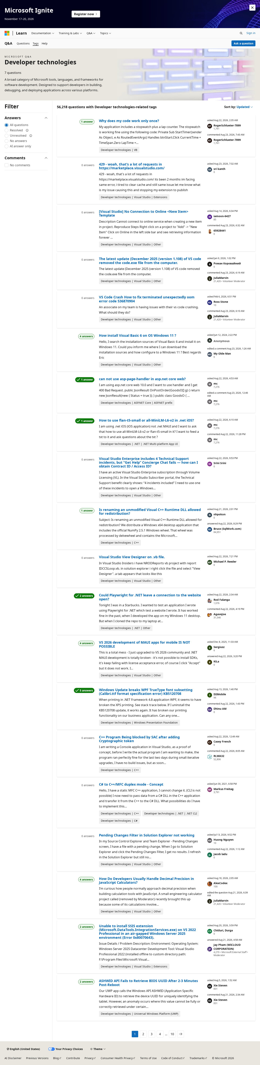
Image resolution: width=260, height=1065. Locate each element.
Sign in (250, 33)
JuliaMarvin (221, 278)
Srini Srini (220, 463)
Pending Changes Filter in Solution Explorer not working (146, 835)
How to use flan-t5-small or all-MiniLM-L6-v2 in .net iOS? (146, 420)
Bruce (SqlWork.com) (227, 529)
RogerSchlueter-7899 (227, 125)
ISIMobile (220, 694)
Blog (56, 1058)
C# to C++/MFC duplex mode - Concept (131, 784)
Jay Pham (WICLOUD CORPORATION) (227, 947)
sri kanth (219, 169)
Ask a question (243, 43)
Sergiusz (219, 647)
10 (172, 1034)
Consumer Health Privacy (117, 1058)
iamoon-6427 (222, 216)
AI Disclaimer (13, 1058)
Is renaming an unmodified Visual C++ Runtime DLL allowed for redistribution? (150, 511)
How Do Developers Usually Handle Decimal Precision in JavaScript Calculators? (146, 880)
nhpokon (220, 514)
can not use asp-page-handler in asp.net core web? (142, 379)
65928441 (220, 230)
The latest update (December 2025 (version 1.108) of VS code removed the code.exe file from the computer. (150, 260)
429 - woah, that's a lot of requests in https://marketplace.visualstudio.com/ (131, 166)
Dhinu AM (220, 708)
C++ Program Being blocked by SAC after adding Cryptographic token (139, 739)
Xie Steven (220, 985)
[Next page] (180, 1034)
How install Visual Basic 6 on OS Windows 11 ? (137, 335)
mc (216, 383)
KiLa (216, 661)
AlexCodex (220, 883)
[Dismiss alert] (252, 8)
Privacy (89, 1058)
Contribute (73, 1058)
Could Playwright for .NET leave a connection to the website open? (150, 597)
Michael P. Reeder (225, 561)
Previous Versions (37, 1058)
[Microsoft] (7, 33)
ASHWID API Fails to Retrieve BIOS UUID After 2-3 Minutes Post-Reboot (148, 982)
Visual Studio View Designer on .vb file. (132, 557)
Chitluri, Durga (223, 930)
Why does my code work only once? (129, 120)
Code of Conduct (171, 1058)
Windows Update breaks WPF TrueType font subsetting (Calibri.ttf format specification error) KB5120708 (145, 691)
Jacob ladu (220, 854)
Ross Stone (221, 301)
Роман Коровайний (227, 263)
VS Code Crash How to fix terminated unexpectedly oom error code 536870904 (147, 299)
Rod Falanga (222, 599)
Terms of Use (148, 1058)
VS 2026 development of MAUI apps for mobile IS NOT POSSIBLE (144, 644)
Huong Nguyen (224, 839)
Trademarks (197, 1058)
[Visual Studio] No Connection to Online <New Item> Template (143, 213)
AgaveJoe (220, 614)
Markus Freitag (224, 789)
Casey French (222, 741)
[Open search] (241, 33)
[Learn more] (27, 130)
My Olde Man (222, 353)
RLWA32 (219, 756)
